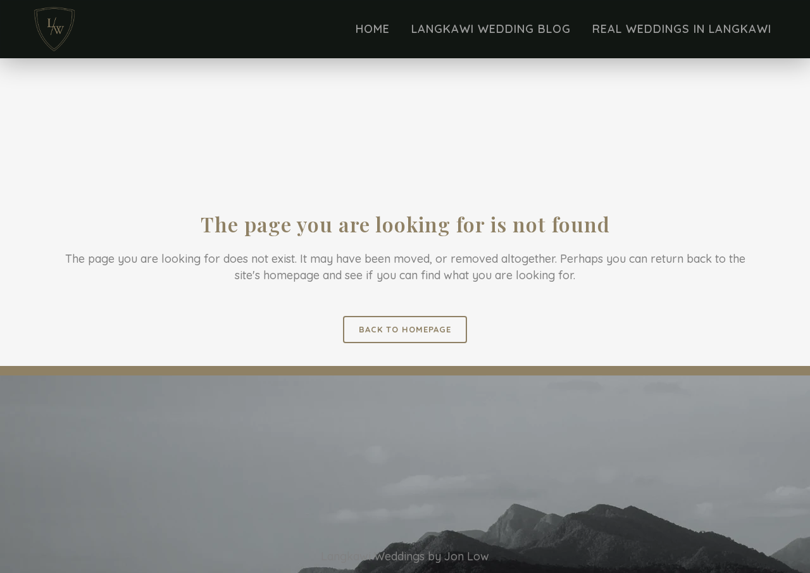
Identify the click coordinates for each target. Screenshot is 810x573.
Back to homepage (405, 329)
